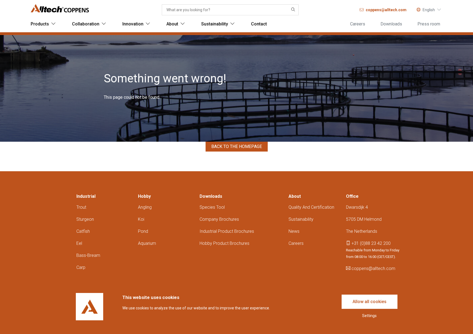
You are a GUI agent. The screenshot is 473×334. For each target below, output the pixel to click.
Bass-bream (88, 255)
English (429, 10)
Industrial (86, 196)
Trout (81, 207)
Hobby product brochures (224, 243)
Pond (143, 231)
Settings (369, 315)
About (295, 196)
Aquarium (147, 243)
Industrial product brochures (227, 231)
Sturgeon (85, 219)
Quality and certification (311, 207)
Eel (79, 243)
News (294, 231)
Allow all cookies (370, 301)
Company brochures (219, 219)
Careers (296, 243)
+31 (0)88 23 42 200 (370, 243)
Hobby (144, 196)
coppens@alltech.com (372, 268)
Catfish (83, 231)
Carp (80, 267)
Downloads (211, 196)
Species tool (212, 207)
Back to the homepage (236, 146)
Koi (141, 219)
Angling (145, 207)
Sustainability (301, 219)
